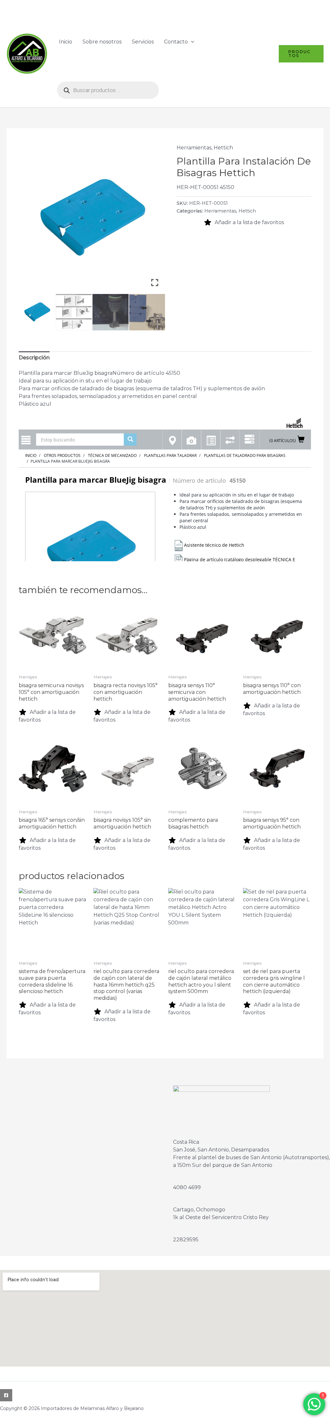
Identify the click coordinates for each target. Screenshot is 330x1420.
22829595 (186, 1239)
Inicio (65, 42)
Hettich (223, 148)
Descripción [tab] (34, 358)
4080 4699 (187, 1187)
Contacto (176, 42)
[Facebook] (6, 1395)
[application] (191, 42)
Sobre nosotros (101, 42)
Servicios (143, 42)
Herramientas (194, 148)
